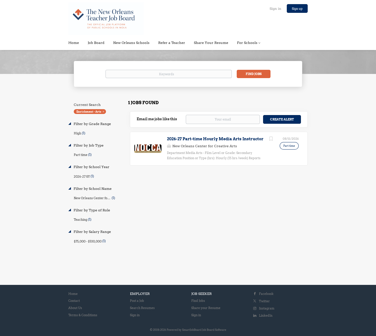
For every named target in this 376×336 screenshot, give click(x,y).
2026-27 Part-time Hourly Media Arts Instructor (215, 139)
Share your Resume (205, 308)
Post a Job (137, 301)
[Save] (271, 139)
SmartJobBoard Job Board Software (204, 329)
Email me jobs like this (157, 119)
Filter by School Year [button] (91, 167)
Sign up (297, 8)
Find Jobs (254, 74)
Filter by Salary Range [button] (92, 232)
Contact (74, 301)
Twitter (264, 301)
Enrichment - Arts (88, 111)
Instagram (266, 308)
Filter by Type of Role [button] (91, 210)
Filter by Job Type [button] (88, 145)
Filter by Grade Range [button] (92, 124)
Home (73, 294)
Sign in (275, 9)
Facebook (266, 294)
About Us (75, 308)
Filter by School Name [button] (92, 189)
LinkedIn (265, 315)
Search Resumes (142, 308)
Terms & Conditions (82, 315)
